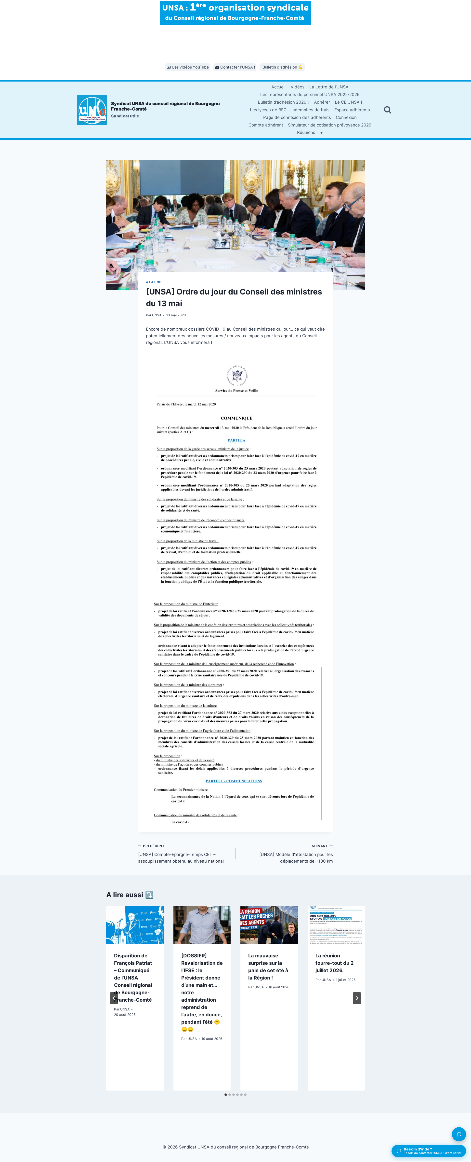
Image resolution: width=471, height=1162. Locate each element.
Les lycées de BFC (268, 109)
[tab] (225, 1094)
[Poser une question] (459, 1134)
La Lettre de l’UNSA (329, 86)
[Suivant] (357, 998)
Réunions (306, 132)
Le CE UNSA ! (348, 102)
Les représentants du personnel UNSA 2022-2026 (310, 94)
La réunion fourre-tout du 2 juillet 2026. (334, 963)
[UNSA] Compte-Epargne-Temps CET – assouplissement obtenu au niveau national (181, 854)
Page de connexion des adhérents (297, 117)
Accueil (278, 86)
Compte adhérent (266, 125)
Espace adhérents (352, 109)
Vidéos (297, 86)
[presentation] (135, 925)
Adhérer (322, 102)
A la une (153, 282)
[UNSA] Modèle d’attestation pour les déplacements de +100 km (296, 854)
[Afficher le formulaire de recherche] (387, 110)
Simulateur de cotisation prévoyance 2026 (329, 125)
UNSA (156, 315)
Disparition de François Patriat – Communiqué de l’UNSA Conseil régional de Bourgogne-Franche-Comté (133, 978)
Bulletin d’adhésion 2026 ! (283, 102)
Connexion (346, 117)
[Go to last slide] (114, 998)
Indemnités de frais (310, 109)
